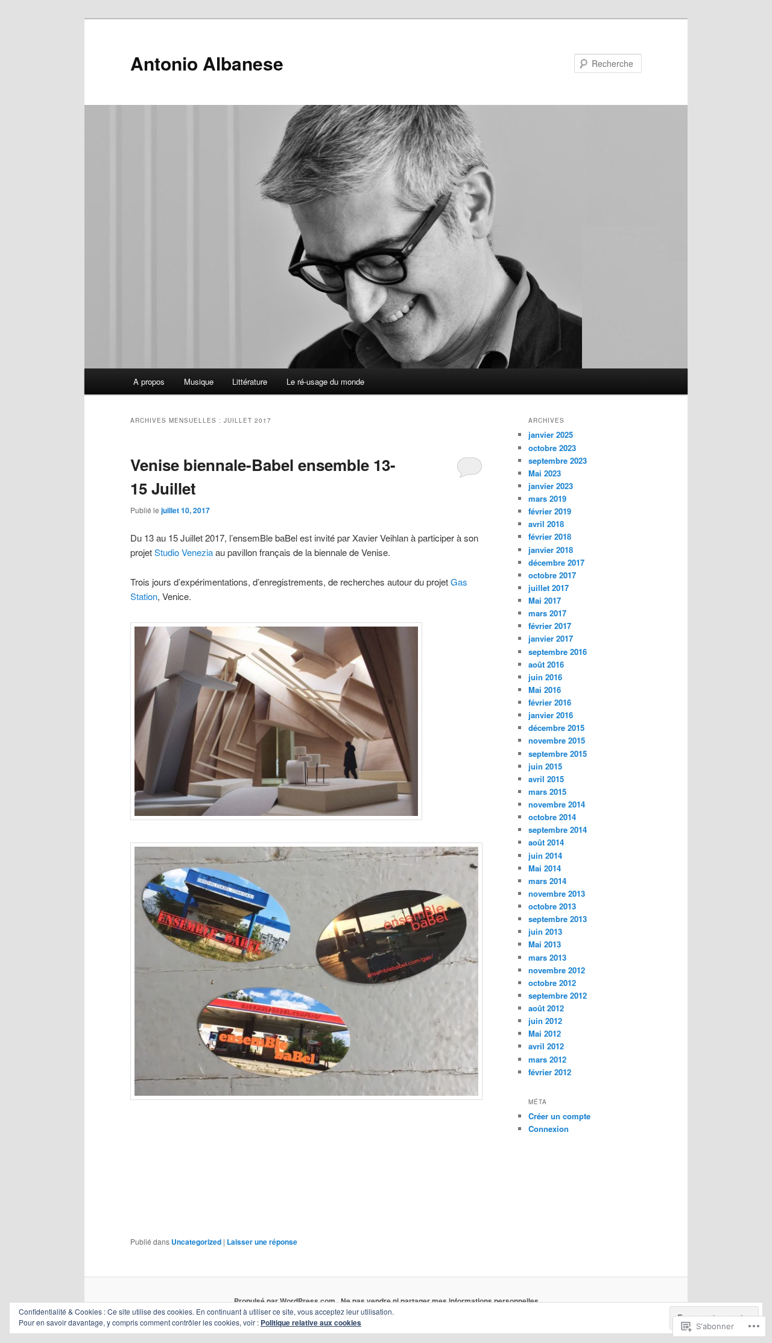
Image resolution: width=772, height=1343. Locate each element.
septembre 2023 (557, 460)
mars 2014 (547, 880)
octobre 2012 (552, 982)
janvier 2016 (550, 715)
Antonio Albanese (206, 63)
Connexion (548, 1128)
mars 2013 (547, 957)
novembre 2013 (556, 893)
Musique (199, 381)
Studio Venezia (183, 552)
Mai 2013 (544, 944)
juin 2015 (545, 766)
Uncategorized (196, 1241)
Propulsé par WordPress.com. (285, 1300)
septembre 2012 (557, 995)
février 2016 (549, 702)
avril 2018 (546, 523)
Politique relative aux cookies (311, 1322)
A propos (149, 381)
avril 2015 (546, 779)
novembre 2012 (556, 970)
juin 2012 (545, 1020)
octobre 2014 (552, 817)
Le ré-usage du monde (325, 381)
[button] (276, 721)
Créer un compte (559, 1116)
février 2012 (549, 1072)
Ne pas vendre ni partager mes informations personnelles (440, 1300)
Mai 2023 (544, 473)
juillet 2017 (548, 587)
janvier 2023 (550, 485)
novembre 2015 (556, 740)
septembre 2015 (557, 753)
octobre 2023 (552, 447)
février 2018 (549, 536)
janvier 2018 (550, 549)
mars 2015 (547, 791)
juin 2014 (545, 855)
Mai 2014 (544, 868)
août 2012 (546, 1008)
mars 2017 (547, 613)
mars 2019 (547, 498)
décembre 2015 (556, 727)
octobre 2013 (552, 906)
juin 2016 (545, 677)
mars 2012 (547, 1059)
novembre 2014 (556, 804)
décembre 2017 (556, 562)
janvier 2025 (550, 434)
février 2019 (549, 511)
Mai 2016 (544, 689)
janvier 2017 (550, 638)
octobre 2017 (552, 575)
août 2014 (546, 842)
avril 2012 (546, 1046)
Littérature (249, 381)
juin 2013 (545, 931)
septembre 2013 (557, 918)
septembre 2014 (557, 829)
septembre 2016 (557, 651)
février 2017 (549, 625)
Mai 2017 (544, 600)
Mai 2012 (544, 1033)
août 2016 (546, 664)
